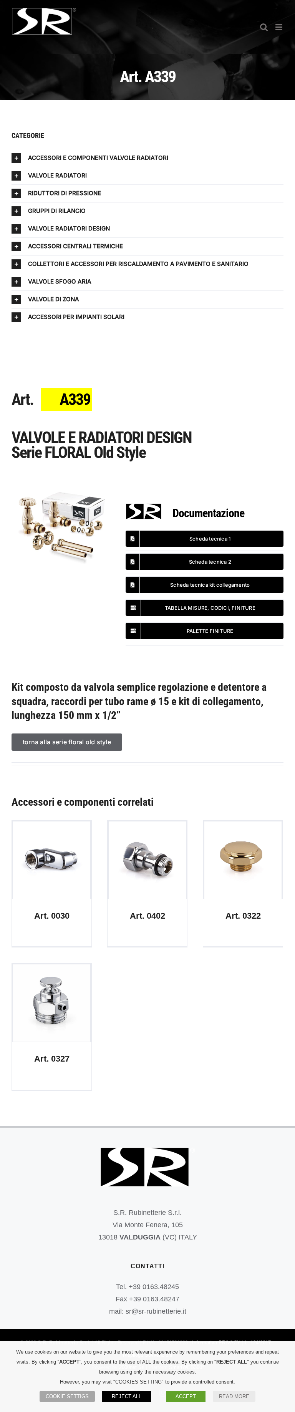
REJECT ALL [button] (126, 1396)
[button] (147, 158)
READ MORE (234, 1396)
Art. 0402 (147, 860)
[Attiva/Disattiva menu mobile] (279, 27)
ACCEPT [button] (186, 1396)
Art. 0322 (243, 860)
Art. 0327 (52, 1003)
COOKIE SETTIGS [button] (67, 1396)
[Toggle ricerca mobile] (264, 27)
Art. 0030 (52, 860)
